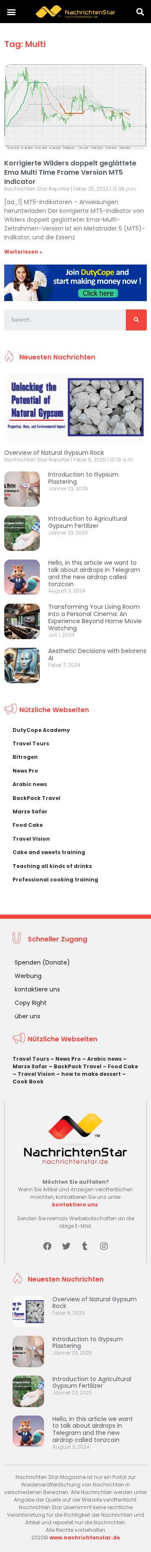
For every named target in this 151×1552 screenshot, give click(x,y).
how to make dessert (91, 1073)
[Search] (136, 319)
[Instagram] (104, 1246)
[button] (11, 11)
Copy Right (31, 1003)
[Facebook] (47, 1246)
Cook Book (28, 1081)
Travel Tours (31, 743)
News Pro (25, 770)
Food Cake (28, 824)
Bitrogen (25, 756)
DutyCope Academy (41, 730)
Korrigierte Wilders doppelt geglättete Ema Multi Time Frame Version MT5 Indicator (70, 172)
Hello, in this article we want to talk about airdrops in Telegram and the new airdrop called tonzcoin (94, 573)
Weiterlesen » (23, 251)
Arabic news (30, 784)
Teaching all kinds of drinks (52, 866)
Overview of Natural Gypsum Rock (54, 452)
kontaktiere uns (37, 989)
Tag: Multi (25, 44)
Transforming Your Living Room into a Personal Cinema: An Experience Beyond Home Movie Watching (95, 617)
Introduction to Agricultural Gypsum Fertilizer (87, 522)
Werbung (28, 976)
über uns (27, 1016)
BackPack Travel (36, 798)
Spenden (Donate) (42, 962)
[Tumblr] (85, 1246)
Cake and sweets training (49, 852)
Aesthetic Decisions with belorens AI (97, 654)
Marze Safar (30, 811)
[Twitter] (66, 1246)
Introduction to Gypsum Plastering (83, 478)
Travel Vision (31, 838)
